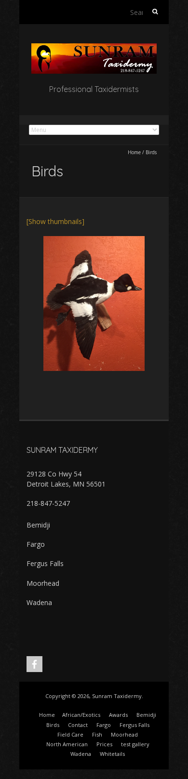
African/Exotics (81, 714)
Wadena (39, 602)
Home (134, 152)
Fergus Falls (45, 563)
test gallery (135, 744)
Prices (104, 744)
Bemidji (38, 524)
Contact (78, 724)
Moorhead (43, 583)
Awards (118, 714)
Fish (97, 734)
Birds (52, 724)
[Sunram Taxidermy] (94, 48)
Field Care (70, 734)
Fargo (36, 544)
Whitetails (112, 753)
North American (67, 744)
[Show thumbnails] (55, 221)
